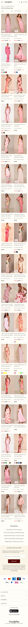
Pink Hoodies (9, 529)
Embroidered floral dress (9, 535)
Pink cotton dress (20, 535)
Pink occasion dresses (9, 532)
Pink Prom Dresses (17, 529)
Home (2, 6)
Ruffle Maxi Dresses (19, 532)
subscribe (14, 561)
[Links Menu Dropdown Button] (2, 2)
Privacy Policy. (15, 570)
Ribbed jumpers (19, 538)
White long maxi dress (18, 541)
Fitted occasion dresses (10, 538)
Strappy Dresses (8, 541)
